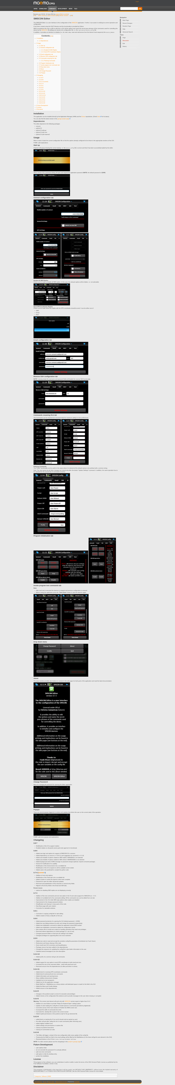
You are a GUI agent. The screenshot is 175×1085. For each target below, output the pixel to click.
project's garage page (74, 1041)
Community (52, 8)
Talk (61, 14)
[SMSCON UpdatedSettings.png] (52, 835)
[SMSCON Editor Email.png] (61, 374)
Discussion (126, 40)
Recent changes (127, 23)
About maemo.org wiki (61, 1081)
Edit (124, 43)
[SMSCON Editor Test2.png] (75, 639)
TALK (75, 8)
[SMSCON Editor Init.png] (61, 583)
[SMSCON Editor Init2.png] (102, 583)
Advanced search (128, 32)
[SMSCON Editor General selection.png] (52, 338)
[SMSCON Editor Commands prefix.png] (52, 533)
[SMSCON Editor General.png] (61, 232)
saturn (57, 14)
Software (44, 1076)
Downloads (43, 8)
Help (124, 29)
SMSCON (74, 22)
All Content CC (38, 1081)
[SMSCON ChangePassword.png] (52, 807)
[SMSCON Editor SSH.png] (61, 413)
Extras (83, 116)
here (98, 116)
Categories (38, 1076)
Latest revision (51, 15)
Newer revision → (65, 15)
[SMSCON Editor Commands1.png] (47, 464)
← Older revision (41, 15)
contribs (66, 14)
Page (124, 37)
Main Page (126, 20)
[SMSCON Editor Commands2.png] (75, 464)
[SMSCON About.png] (52, 779)
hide (52, 36)
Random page (127, 26)
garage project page (63, 118)
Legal (45, 1081)
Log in (137, 1)
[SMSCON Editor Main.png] (61, 676)
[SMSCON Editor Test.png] (47, 639)
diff (35, 15)
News (70, 8)
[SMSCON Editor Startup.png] (52, 170)
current (41, 873)
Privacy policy (51, 1081)
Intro (35, 8)
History (125, 46)
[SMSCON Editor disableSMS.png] (52, 305)
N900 (49, 1076)
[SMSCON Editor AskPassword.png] (52, 195)
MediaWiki (76, 1081)
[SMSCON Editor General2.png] (75, 278)
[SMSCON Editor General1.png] (47, 278)
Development (62, 8)
